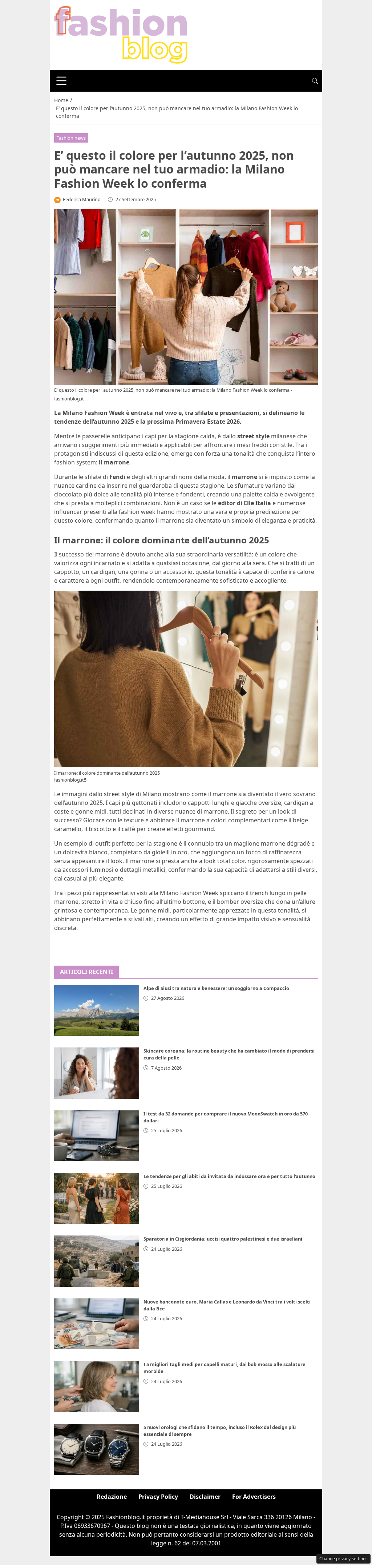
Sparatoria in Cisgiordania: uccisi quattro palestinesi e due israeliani (222, 1238)
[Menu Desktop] (61, 81)
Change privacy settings (343, 1559)
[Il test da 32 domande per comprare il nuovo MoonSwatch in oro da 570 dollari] (96, 1135)
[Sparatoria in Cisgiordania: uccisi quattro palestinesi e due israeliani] (96, 1260)
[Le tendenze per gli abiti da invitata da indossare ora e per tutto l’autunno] (96, 1198)
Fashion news (71, 138)
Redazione (112, 1497)
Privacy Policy (158, 1497)
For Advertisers (254, 1497)
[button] (315, 80)
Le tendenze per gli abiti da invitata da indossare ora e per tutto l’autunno (229, 1176)
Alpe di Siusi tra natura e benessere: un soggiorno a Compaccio (216, 988)
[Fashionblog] (120, 34)
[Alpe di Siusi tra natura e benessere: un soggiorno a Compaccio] (96, 1010)
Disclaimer (205, 1497)
